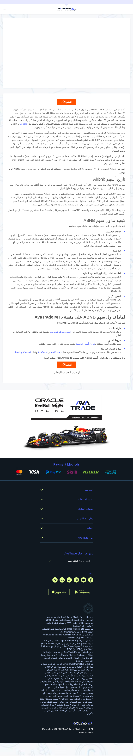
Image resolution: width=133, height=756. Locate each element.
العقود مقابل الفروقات (60, 332)
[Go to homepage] (83, 723)
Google (23, 124)
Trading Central (23, 352)
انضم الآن (66, 101)
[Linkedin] (62, 580)
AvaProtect (56, 352)
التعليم (90, 528)
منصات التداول (85, 509)
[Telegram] (55, 580)
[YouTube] (83, 580)
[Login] (4, 9)
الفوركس (88, 489)
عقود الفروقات (85, 499)
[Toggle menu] (128, 9)
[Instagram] (76, 580)
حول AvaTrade (85, 537)
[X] (69, 580)
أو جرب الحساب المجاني (67, 372)
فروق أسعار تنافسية (85, 344)
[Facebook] (90, 580)
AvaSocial (43, 352)
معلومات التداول (85, 518)
